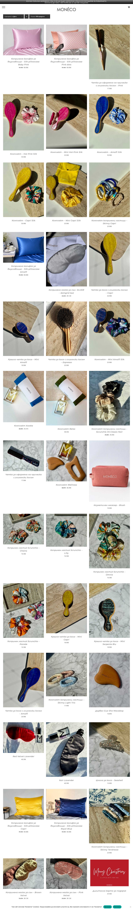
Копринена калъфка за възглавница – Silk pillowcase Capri (23, 826)
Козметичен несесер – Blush (109, 505)
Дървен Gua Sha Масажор (109, 711)
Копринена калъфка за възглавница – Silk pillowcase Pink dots (66, 62)
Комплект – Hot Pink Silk (23, 154)
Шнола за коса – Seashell (109, 780)
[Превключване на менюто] (3, 7)
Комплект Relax (66, 429)
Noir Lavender (66, 780)
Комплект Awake (23, 426)
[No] (130, 907)
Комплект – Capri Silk (23, 220)
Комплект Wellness (66, 485)
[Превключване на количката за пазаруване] (129, 7)
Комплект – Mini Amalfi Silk (109, 359)
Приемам (107, 907)
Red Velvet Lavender (23, 756)
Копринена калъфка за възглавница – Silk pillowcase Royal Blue (66, 826)
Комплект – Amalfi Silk (109, 152)
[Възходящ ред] (27, 16)
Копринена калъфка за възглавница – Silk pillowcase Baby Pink (23, 62)
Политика (117, 907)
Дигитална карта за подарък (109, 891)
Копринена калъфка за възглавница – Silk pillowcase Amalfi (23, 269)
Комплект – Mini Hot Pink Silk (66, 152)
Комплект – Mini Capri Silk (66, 220)
